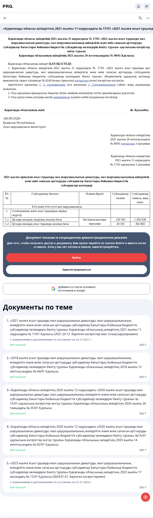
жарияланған (62, 97)
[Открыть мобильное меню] (146, 6)
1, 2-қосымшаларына (102, 84)
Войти (76, 257)
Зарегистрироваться (76, 269)
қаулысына (82, 80)
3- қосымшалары (54, 84)
